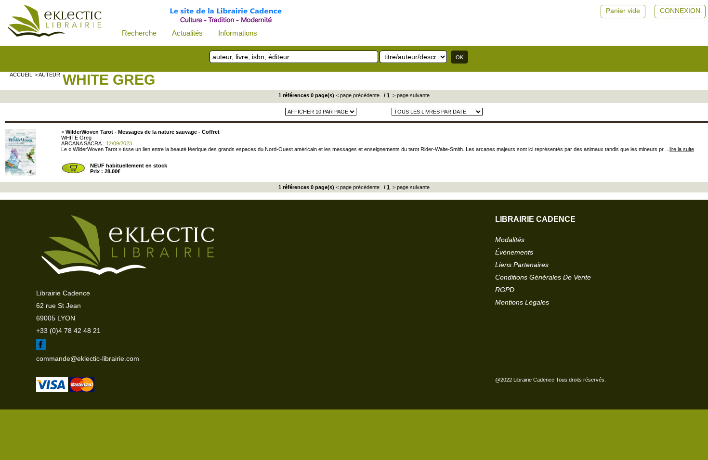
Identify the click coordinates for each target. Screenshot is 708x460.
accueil (21, 74)
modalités (509, 239)
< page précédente (358, 95)
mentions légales (522, 302)
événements (514, 252)
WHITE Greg (109, 80)
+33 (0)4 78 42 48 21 (68, 330)
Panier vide (623, 10)
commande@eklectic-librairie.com (87, 358)
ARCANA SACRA (81, 143)
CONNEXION (680, 10)
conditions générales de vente (543, 277)
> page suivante (410, 95)
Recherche (139, 33)
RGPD (504, 290)
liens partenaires (522, 264)
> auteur (47, 74)
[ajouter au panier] (73, 172)
